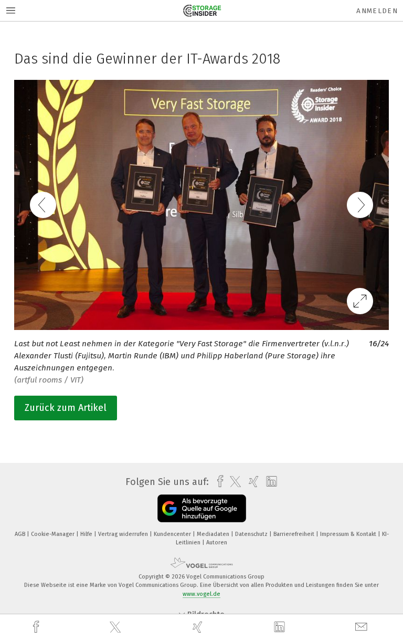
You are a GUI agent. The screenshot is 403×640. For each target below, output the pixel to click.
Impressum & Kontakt (349, 534)
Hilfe (87, 534)
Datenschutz (252, 534)
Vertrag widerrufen (124, 534)
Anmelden (377, 10)
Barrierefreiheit (294, 534)
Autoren (216, 542)
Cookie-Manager (53, 534)
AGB (21, 534)
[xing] (199, 627)
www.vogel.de (201, 594)
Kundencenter (173, 534)
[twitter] (116, 627)
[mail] (362, 627)
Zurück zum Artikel (66, 408)
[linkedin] (281, 627)
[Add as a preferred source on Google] (201, 508)
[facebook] (37, 627)
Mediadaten (214, 534)
